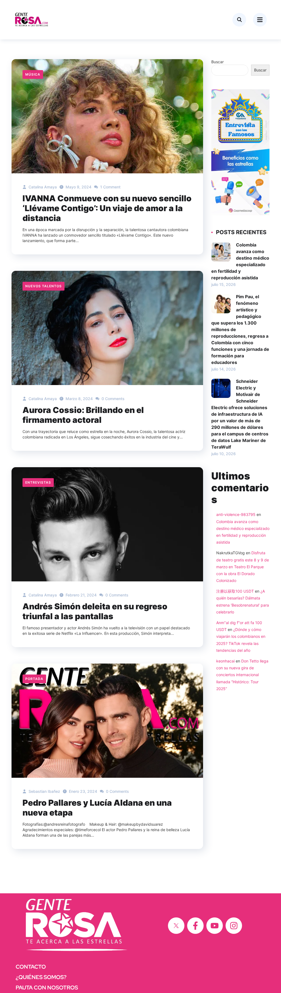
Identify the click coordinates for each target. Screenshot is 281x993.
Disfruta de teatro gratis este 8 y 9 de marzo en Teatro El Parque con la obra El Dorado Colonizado (242, 566)
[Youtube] (214, 925)
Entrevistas (38, 482)
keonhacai (225, 661)
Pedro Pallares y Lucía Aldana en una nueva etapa (97, 807)
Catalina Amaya (42, 187)
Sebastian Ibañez (43, 791)
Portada (34, 679)
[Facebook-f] (195, 925)
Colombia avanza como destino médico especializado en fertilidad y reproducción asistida (240, 261)
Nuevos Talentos (43, 286)
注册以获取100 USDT (235, 591)
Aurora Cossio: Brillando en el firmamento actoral (83, 415)
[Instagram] (234, 925)
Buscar (217, 61)
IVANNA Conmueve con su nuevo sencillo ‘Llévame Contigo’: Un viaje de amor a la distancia (107, 208)
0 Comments (112, 398)
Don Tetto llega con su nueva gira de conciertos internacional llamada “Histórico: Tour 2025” (242, 675)
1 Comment (109, 187)
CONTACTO (31, 966)
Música (32, 74)
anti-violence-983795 (235, 514)
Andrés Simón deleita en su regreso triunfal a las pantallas (95, 611)
